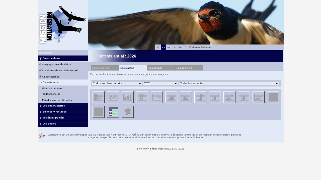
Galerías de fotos (51, 88)
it (174, 47)
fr (185, 47)
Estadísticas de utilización (56, 100)
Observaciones (50, 76)
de (180, 47)
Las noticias (155, 67)
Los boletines (184, 67)
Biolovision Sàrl (145, 148)
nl (158, 47)
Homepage (45, 52)
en (169, 47)
